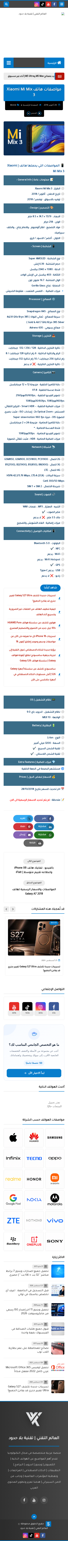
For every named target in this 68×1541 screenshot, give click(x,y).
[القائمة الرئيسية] (9, 63)
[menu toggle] (61, 4)
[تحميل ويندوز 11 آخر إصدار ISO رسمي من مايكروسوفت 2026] (57, 1309)
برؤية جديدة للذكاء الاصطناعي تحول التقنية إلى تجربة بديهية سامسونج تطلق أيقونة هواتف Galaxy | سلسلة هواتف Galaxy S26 (32, 655)
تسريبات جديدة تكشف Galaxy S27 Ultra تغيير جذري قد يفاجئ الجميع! (32, 598)
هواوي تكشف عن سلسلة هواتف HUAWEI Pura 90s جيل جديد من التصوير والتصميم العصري (32, 626)
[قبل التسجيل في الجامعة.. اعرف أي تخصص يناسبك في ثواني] (57, 1290)
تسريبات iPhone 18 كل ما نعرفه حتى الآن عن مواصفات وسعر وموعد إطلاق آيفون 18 (33, 639)
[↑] (34, 1516)
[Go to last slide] (12, 909)
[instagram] (36, 4)
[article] (34, 866)
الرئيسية (52, 63)
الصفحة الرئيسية (30, 105)
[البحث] (6, 4)
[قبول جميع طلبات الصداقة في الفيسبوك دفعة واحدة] (57, 1328)
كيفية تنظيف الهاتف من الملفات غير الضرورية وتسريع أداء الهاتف (32, 612)
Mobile (13, 105)
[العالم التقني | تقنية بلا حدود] (34, 21)
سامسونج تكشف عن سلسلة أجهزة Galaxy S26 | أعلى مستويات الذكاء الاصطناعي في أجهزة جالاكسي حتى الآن (33, 674)
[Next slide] (6, 909)
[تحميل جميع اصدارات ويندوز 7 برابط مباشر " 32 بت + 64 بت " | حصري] (57, 1271)
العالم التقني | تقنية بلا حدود (34, 1528)
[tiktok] (42, 4)
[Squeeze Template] (48, 1524)
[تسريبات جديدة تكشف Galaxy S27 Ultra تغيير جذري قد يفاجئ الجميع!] (57, 1386)
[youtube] (48, 4)
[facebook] (54, 4)
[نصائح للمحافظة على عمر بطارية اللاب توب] (57, 1348)
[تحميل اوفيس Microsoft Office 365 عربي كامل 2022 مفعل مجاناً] (57, 1367)
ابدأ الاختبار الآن (36, 1072)
